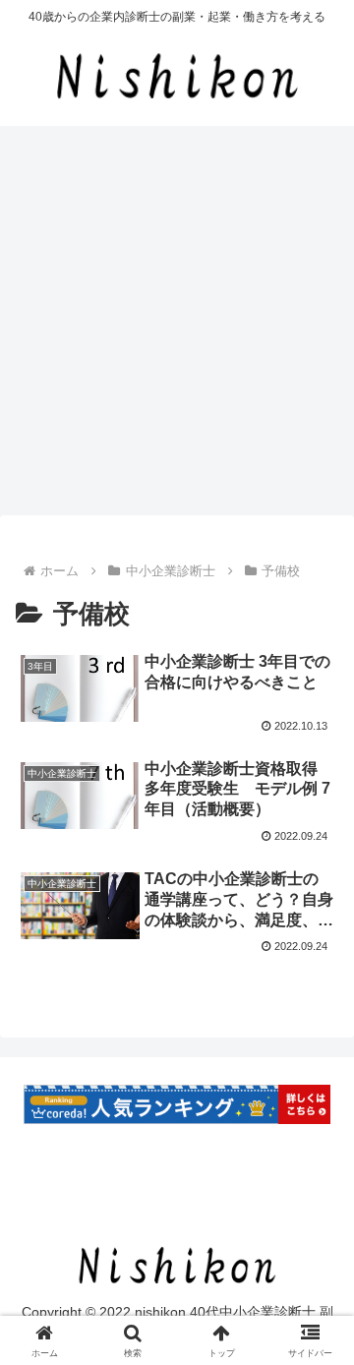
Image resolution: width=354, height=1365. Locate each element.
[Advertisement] (177, 326)
